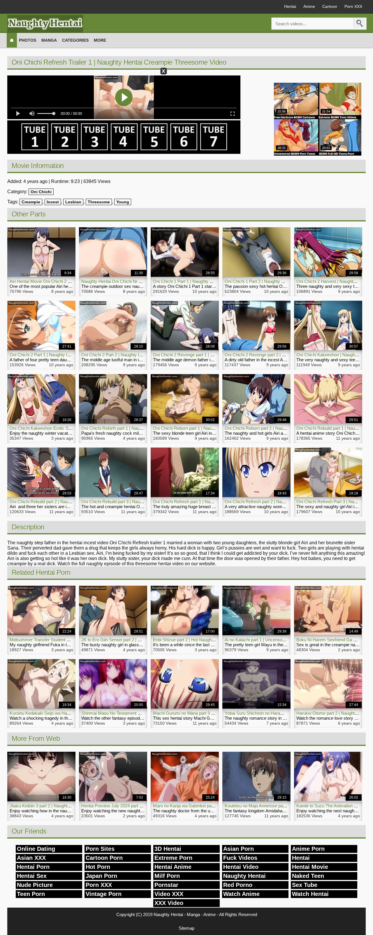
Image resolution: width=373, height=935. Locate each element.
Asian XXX (31, 858)
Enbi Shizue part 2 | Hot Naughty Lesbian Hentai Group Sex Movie (216, 639)
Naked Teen (308, 876)
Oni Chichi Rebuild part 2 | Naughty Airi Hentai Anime (60, 501)
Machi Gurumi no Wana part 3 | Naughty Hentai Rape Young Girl (214, 713)
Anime (309, 6)
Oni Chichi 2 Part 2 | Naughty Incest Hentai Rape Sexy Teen (138, 354)
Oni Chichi (41, 191)
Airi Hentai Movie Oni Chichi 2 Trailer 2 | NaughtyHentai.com (67, 281)
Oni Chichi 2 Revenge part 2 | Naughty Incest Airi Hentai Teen (283, 354)
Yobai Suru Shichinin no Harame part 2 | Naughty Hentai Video (284, 713)
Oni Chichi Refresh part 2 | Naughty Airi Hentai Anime (275, 501)
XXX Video (168, 903)
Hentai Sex (32, 876)
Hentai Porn (33, 867)
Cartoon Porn (104, 858)
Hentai (290, 6)
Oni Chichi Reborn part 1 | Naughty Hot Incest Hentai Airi (207, 428)
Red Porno (237, 885)
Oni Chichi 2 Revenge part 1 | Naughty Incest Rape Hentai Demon (216, 354)
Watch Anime (241, 894)
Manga (49, 40)
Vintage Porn (104, 894)
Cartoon (329, 6)
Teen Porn (31, 894)
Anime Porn (308, 849)
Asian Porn (238, 849)
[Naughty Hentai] (45, 24)
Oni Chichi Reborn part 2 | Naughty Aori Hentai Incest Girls (280, 428)
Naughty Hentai (244, 876)
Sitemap (186, 928)
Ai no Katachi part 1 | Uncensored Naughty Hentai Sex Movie (283, 639)
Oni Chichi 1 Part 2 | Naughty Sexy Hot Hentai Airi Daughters (282, 281)
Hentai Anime (172, 867)
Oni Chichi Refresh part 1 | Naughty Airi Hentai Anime (203, 501)
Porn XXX (353, 6)
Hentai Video (240, 867)
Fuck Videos (240, 858)
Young (122, 202)
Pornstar (166, 885)
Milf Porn (167, 876)
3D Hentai (167, 849)
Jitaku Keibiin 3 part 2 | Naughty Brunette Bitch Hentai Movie (67, 805)
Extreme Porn (173, 858)
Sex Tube (304, 885)
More (100, 40)
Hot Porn (98, 867)
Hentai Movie (310, 867)
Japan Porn (101, 876)
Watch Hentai (310, 894)
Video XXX (168, 894)
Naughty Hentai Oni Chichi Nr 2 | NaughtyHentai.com (131, 281)
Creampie (31, 202)
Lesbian (73, 202)
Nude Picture (35, 885)
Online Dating (36, 849)
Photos (27, 40)
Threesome (99, 202)
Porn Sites (100, 849)
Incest (53, 202)
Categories (75, 40)
